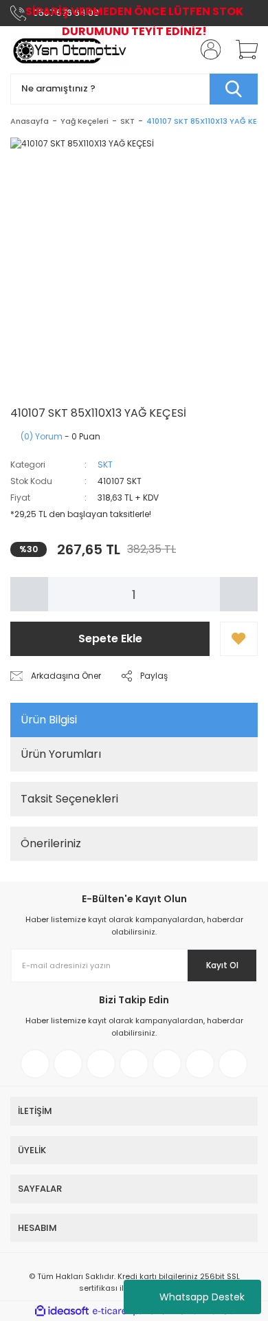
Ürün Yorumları (61, 754)
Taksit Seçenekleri (69, 799)
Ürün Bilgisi (49, 720)
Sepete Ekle (110, 638)
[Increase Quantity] (239, 594)
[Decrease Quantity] (29, 594)
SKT (105, 464)
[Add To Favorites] (239, 639)
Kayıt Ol (222, 965)
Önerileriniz (51, 843)
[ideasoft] (61, 1311)
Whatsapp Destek (202, 1297)
